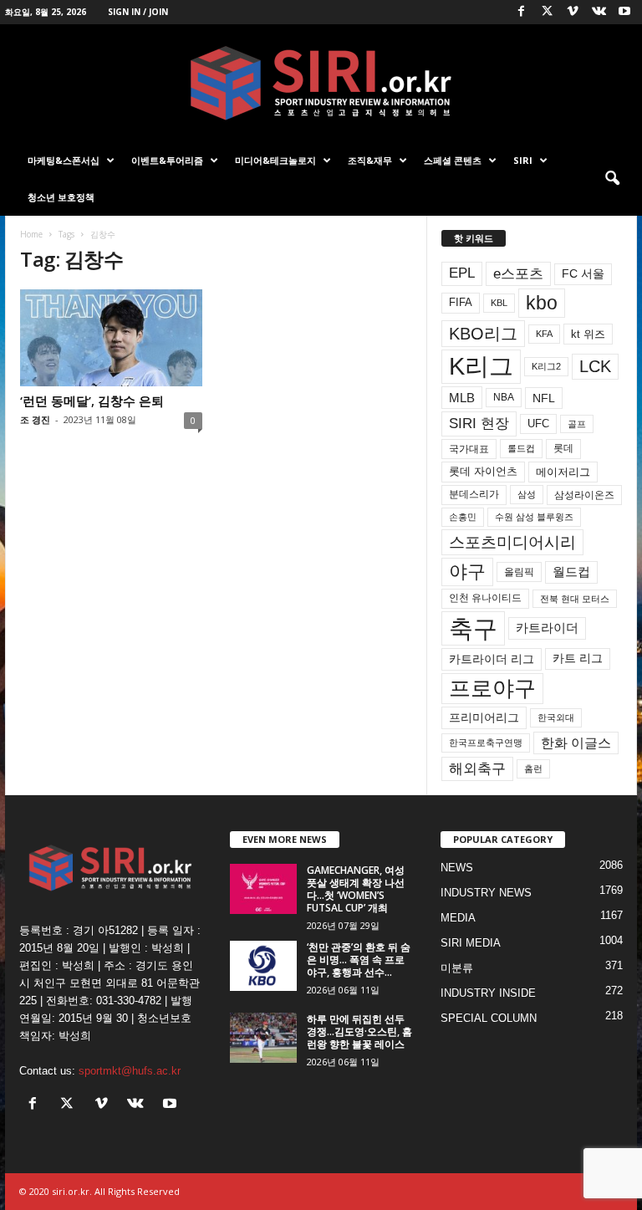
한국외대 (556, 717)
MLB (462, 398)
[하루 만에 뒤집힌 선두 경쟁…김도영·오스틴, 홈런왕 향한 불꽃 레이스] (263, 1038)
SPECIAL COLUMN (489, 1018)
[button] (612, 179)
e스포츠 (518, 273)
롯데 (563, 448)
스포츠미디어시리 (512, 542)
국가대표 (469, 449)
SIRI (522, 160)
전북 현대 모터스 (574, 599)
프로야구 (492, 688)
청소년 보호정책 (61, 197)
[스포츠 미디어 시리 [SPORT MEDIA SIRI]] (321, 83)
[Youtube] (624, 12)
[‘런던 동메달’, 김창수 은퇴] (111, 337)
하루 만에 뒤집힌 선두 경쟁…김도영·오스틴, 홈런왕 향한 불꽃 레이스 (359, 1031)
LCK (595, 366)
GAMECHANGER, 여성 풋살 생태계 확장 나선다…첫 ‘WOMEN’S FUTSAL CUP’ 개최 (356, 889)
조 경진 (35, 419)
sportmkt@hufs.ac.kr (130, 1070)
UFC (538, 424)
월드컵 (571, 572)
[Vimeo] (573, 12)
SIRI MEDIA (471, 943)
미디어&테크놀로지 (275, 160)
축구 (473, 628)
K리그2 (546, 366)
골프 (577, 424)
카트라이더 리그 (491, 659)
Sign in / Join (138, 12)
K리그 (481, 366)
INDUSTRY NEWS (486, 892)
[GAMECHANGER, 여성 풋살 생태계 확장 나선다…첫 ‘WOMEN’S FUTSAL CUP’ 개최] (263, 889)
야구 (467, 571)
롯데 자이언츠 (483, 471)
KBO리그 (483, 333)
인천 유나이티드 (485, 598)
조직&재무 (370, 160)
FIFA (460, 302)
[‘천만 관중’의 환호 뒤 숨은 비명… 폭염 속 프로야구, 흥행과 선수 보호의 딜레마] (263, 966)
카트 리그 (578, 658)
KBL (499, 303)
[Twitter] (547, 12)
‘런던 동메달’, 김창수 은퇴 (92, 400)
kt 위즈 (588, 334)
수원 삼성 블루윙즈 (534, 517)
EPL (462, 273)
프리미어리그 (484, 717)
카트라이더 (547, 627)
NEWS (457, 867)
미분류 (457, 968)
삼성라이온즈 (584, 494)
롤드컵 (521, 448)
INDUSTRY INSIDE (488, 993)
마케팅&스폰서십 (63, 160)
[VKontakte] (598, 12)
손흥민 (462, 517)
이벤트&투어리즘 (167, 160)
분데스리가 (474, 494)
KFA (544, 334)
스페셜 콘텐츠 (453, 160)
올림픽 (519, 571)
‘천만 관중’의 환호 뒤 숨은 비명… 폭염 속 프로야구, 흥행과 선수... (358, 959)
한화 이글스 (576, 743)
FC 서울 (583, 274)
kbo (542, 303)
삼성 (526, 494)
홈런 (533, 768)
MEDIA (458, 917)
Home (31, 234)
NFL (543, 398)
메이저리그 (563, 472)
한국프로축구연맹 (485, 743)
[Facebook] (521, 12)
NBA (503, 397)
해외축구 (477, 768)
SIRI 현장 (479, 423)
